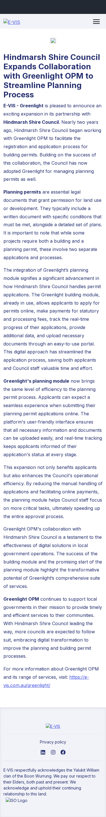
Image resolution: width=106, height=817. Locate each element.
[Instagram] (53, 752)
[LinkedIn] (43, 752)
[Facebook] (63, 752)
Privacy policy (53, 742)
